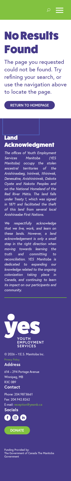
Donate (17, 430)
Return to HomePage (29, 105)
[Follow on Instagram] (15, 417)
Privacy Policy (12, 359)
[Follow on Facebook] (7, 417)
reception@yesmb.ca (28, 404)
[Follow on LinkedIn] (23, 417)
